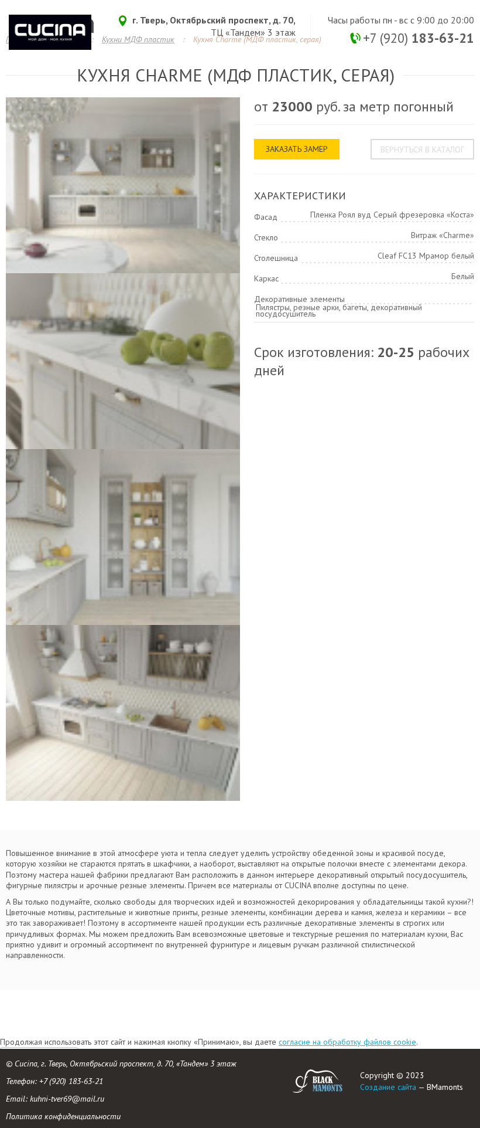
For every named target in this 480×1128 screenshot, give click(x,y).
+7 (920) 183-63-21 (71, 1081)
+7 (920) (418, 37)
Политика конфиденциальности (63, 1116)
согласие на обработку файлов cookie (347, 1042)
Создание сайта (388, 1087)
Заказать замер (297, 149)
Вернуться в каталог (422, 149)
